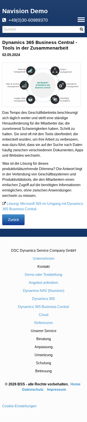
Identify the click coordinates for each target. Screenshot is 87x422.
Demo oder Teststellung (43, 274)
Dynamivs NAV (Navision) (43, 291)
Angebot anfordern (43, 283)
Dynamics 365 (43, 299)
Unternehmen (43, 258)
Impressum (56, 389)
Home (75, 384)
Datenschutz (33, 389)
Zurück (13, 220)
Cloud (43, 315)
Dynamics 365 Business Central (43, 307)
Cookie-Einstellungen (19, 405)
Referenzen (43, 323)
